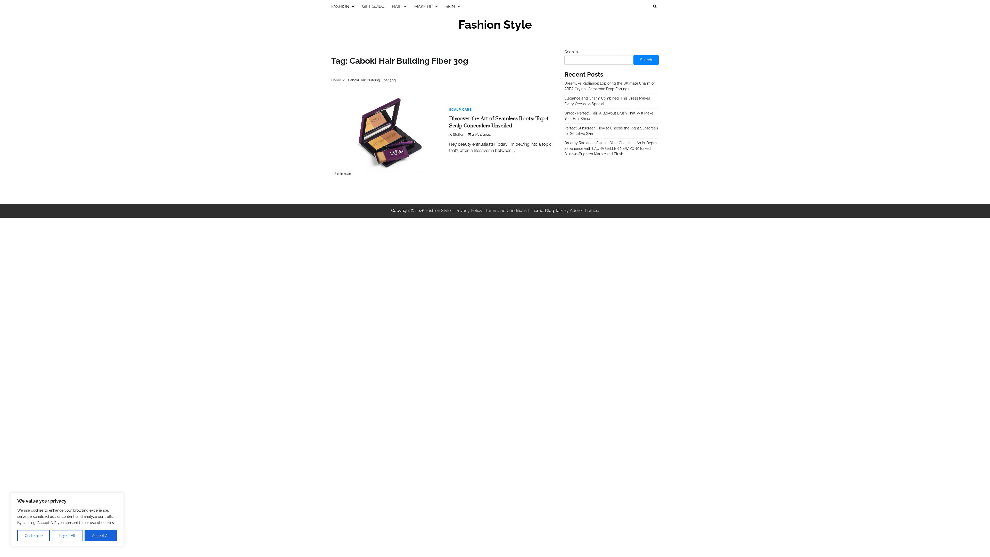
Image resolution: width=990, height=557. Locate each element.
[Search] (655, 6)
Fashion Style (495, 24)
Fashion (340, 6)
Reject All (67, 536)
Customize (34, 536)
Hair (396, 6)
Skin (450, 6)
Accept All (101, 536)
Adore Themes (584, 210)
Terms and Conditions (506, 210)
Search (571, 52)
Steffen (458, 134)
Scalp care (460, 109)
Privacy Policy (469, 210)
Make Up (423, 6)
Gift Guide (373, 6)
